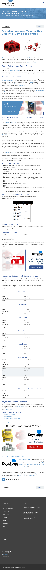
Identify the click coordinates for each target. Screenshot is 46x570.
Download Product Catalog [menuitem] (8, 508)
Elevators (4, 57)
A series (22, 57)
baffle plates (8, 469)
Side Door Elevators (7, 420)
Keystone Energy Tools (24, 459)
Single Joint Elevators (8, 422)
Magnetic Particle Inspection (8, 134)
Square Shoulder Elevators (9, 414)
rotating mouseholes (24, 469)
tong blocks (34, 469)
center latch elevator (15, 70)
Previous (6, 26)
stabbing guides (33, 466)
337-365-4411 (6, 554)
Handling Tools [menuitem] (6, 511)
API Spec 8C (30, 82)
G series (27, 57)
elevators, (14, 69)
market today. (32, 475)
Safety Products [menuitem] (6, 514)
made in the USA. (8, 409)
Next (39, 26)
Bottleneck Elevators (31, 62)
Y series (31, 57)
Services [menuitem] (4, 520)
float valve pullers (15, 469)
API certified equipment (7, 80)
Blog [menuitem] (4, 526)
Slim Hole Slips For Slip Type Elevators (11, 418)
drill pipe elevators (14, 83)
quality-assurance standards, (28, 474)
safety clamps (25, 466)
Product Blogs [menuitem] (5, 523)
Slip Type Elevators (7, 416)
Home (3, 15)
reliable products (22, 475)
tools (7, 122)
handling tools (22, 85)
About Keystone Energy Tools (13, 456)
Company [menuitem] (5, 517)
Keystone (37, 474)
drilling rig (13, 122)
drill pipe (39, 466)
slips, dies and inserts (36, 464)
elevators (29, 464)
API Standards (20, 406)
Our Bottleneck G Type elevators (9, 278)
